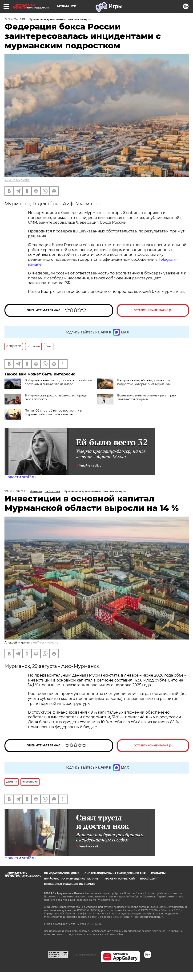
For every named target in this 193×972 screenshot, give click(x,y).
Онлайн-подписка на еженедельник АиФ (115, 873)
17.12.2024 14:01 (14, 19)
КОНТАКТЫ (158, 873)
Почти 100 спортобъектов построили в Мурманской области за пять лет (53, 412)
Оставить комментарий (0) (153, 310)
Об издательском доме (61, 873)
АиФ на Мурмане (17, 180)
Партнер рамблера (84, 954)
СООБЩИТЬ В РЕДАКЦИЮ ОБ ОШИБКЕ (69, 884)
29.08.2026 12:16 (15, 491)
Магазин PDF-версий (120, 878)
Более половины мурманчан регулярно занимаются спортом (146, 397)
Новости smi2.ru (20, 477)
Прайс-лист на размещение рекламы (71, 878)
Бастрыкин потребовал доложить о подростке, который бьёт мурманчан (144, 382)
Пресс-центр (149, 878)
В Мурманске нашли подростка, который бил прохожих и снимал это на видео (58, 382)
